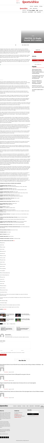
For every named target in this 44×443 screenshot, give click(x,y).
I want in (38, 60)
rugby (8, 323)
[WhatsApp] (41, 52)
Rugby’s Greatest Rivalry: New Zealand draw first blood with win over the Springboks (18, 382)
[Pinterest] (39, 52)
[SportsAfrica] (2, 336)
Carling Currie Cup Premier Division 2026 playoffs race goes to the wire (15, 374)
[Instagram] (2, 437)
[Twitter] (37, 52)
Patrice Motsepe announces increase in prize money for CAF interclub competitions (23, 329)
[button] (18, 3)
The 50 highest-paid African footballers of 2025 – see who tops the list (38, 77)
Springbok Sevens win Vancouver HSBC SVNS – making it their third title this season (6, 329)
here (14, 240)
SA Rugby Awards (12, 323)
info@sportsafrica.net (17, 417)
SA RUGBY (4, 309)
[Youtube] (8, 437)
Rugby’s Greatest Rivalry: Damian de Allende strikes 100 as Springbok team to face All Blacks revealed (21, 391)
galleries (4, 323)
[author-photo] (2, 380)
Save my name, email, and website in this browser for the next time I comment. (12, 352)
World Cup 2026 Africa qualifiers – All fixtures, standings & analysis (37, 82)
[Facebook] (35, 52)
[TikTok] (4, 437)
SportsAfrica (8, 334)
